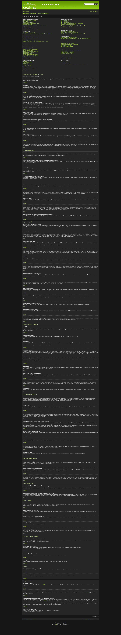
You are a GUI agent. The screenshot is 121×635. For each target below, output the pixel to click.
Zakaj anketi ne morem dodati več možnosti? (30, 49)
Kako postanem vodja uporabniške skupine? (68, 24)
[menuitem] (30, 11)
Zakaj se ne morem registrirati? (28, 22)
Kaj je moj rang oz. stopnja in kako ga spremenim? (31, 40)
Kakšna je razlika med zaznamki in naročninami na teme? (71, 50)
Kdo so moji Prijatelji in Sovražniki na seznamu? (69, 37)
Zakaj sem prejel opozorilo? (27, 53)
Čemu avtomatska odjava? (27, 27)
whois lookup (46, 600)
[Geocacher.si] (31, 5)
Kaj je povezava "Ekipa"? (65, 27)
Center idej (87, 592)
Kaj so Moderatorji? (64, 21)
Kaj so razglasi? (25, 66)
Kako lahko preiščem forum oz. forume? (68, 42)
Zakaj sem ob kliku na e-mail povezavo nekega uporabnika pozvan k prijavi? (36, 41)
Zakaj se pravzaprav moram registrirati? (29, 20)
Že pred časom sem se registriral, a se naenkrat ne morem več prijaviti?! (35, 25)
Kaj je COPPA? (25, 21)
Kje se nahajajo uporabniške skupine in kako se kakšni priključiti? (72, 23)
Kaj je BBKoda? (25, 61)
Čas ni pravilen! (25, 34)
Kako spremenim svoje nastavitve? (29, 32)
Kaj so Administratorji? (65, 20)
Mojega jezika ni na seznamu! (28, 36)
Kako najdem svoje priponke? (66, 58)
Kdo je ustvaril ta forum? (65, 61)
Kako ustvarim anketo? (27, 48)
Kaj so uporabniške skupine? (66, 22)
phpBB (56, 624)
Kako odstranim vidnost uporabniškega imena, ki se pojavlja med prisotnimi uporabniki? (37, 33)
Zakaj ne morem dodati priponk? (28, 52)
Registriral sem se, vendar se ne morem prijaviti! (31, 23)
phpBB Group (45, 584)
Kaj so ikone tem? (26, 70)
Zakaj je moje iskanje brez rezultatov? (67, 43)
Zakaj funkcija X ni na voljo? (66, 62)
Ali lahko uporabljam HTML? (27, 62)
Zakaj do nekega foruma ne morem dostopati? (30, 51)
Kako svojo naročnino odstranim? (67, 53)
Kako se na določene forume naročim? (67, 52)
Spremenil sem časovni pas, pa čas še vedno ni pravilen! (32, 35)
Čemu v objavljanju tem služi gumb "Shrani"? (30, 55)
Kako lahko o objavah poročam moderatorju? (30, 54)
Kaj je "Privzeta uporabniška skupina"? (67, 26)
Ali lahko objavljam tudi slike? (27, 64)
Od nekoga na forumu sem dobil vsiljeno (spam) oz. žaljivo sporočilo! (73, 33)
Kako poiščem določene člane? (66, 45)
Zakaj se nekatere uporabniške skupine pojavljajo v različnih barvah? (73, 25)
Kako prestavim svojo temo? (27, 57)
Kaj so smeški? (25, 63)
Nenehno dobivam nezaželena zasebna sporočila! (69, 32)
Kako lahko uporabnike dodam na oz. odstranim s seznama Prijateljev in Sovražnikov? (76, 38)
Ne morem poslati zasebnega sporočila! (68, 31)
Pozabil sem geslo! (26, 26)
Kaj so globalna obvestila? (27, 65)
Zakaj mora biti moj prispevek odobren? (29, 56)
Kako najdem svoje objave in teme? (67, 46)
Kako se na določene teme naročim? (67, 51)
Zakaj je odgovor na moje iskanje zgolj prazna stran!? (70, 44)
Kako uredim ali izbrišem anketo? (28, 50)
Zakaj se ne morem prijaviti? (27, 24)
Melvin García (65, 622)
